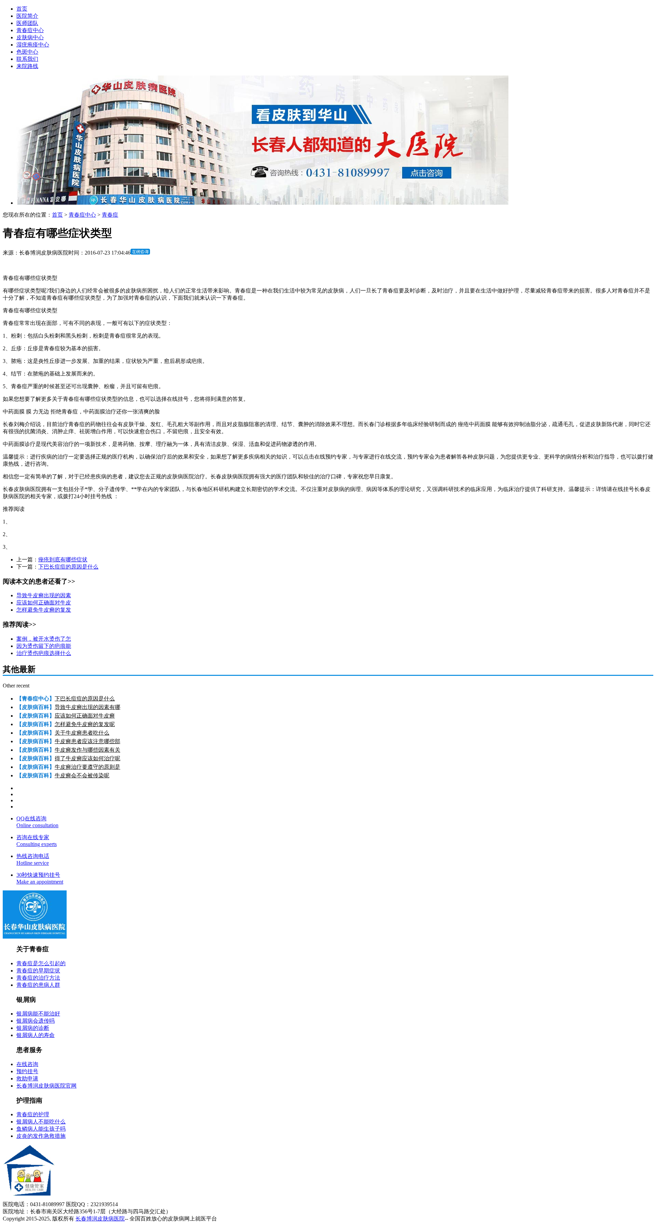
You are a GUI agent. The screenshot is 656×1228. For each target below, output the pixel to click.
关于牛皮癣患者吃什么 (82, 733)
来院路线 (27, 66)
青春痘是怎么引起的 (41, 963)
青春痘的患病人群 (38, 985)
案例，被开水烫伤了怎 (43, 639)
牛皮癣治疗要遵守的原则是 (87, 767)
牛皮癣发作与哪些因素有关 (87, 750)
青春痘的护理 (32, 1114)
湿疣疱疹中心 (32, 44)
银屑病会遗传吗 (35, 1021)
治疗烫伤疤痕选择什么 (43, 653)
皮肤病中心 (30, 37)
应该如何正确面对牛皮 (43, 602)
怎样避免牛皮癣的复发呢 (85, 724)
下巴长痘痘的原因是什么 (68, 567)
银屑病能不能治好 (38, 1013)
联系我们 (27, 59)
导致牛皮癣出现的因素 (43, 595)
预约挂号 (27, 1071)
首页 (21, 9)
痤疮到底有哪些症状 (62, 559)
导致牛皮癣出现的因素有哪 (87, 707)
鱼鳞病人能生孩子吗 (41, 1129)
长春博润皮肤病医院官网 (46, 1086)
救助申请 (27, 1078)
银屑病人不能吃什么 (41, 1121)
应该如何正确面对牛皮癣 (85, 716)
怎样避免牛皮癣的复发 (43, 610)
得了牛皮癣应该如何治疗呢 (87, 758)
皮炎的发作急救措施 (41, 1136)
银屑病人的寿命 (35, 1035)
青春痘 (110, 215)
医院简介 (27, 16)
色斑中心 (27, 52)
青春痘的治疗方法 (38, 978)
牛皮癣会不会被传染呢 (82, 775)
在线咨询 (27, 1064)
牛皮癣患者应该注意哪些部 (87, 741)
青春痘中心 (30, 30)
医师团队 (27, 23)
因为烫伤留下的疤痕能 (43, 646)
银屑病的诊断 (32, 1028)
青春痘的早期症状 (38, 970)
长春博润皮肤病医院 (100, 1219)
